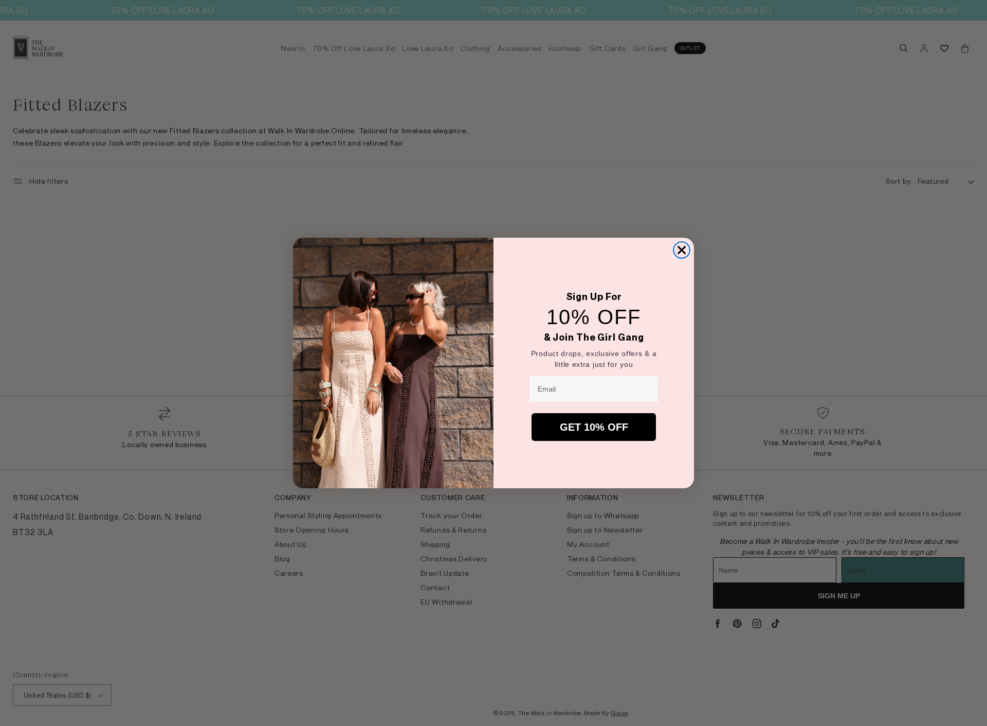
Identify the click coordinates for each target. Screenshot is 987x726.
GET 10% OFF (594, 427)
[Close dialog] (681, 250)
